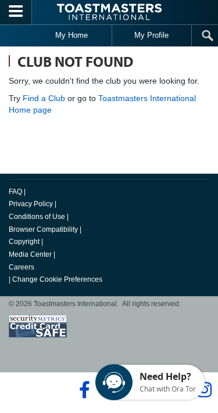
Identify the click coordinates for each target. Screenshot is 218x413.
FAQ (15, 192)
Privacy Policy (31, 204)
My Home (71, 35)
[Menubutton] (16, 12)
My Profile (151, 35)
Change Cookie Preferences (57, 279)
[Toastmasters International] (109, 11)
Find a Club (44, 98)
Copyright (24, 242)
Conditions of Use (37, 217)
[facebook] (83, 389)
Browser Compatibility (43, 229)
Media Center (30, 254)
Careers (21, 267)
